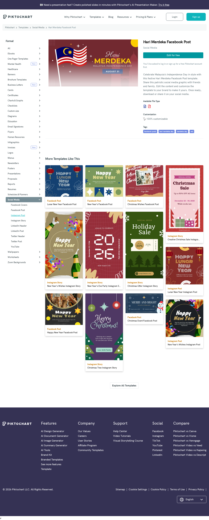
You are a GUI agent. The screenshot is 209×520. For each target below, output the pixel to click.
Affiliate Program (87, 445)
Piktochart (10, 27)
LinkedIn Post (17, 231)
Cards (10, 90)
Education (12, 121)
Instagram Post (18, 215)
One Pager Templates (18, 58)
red (192, 131)
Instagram (158, 435)
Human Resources (16, 137)
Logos (10, 152)
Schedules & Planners (18, 194)
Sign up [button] (196, 16)
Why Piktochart (73, 16)
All (9, 48)
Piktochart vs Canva (184, 431)
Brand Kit (46, 454)
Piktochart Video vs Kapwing (189, 450)
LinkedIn (157, 454)
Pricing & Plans (144, 16)
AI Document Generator (54, 435)
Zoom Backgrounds (17, 262)
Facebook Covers (19, 205)
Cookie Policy (158, 489)
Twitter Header (18, 236)
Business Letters (15, 85)
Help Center (120, 431)
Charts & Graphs (15, 100)
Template (46, 469)
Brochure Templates (17, 79)
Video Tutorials (122, 435)
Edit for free (173, 55)
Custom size (13, 111)
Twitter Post (16, 241)
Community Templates (91, 450)
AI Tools (45, 450)
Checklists (12, 105)
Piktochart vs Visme (184, 435)
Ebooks (11, 53)
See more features (51, 464)
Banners (11, 74)
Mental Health (14, 64)
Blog (110, 16)
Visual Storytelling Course (128, 440)
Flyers (11, 131)
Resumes (12, 189)
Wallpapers (13, 252)
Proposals (12, 178)
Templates (95, 16)
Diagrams (12, 116)
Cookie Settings (138, 489)
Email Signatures (15, 126)
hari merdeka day (167, 131)
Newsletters (13, 163)
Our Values (84, 431)
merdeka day (182, 131)
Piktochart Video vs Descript (189, 454)
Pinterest (157, 450)
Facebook (158, 431)
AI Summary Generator (54, 445)
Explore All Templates (124, 385)
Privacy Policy (196, 489)
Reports (11, 184)
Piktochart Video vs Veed (187, 445)
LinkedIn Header (19, 225)
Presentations (14, 173)
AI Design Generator (52, 431)
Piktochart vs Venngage (186, 440)
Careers (82, 435)
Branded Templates (52, 459)
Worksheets (13, 257)
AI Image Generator (52, 440)
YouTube (15, 246)
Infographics (13, 142)
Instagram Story (18, 220)
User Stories (85, 440)
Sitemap (120, 489)
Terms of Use (177, 489)
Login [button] (174, 16)
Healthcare (13, 69)
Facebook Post (18, 210)
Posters (11, 168)
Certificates (13, 95)
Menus (11, 158)
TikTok (156, 440)
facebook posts (150, 131)
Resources (123, 16)
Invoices (11, 147)
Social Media (38, 27)
